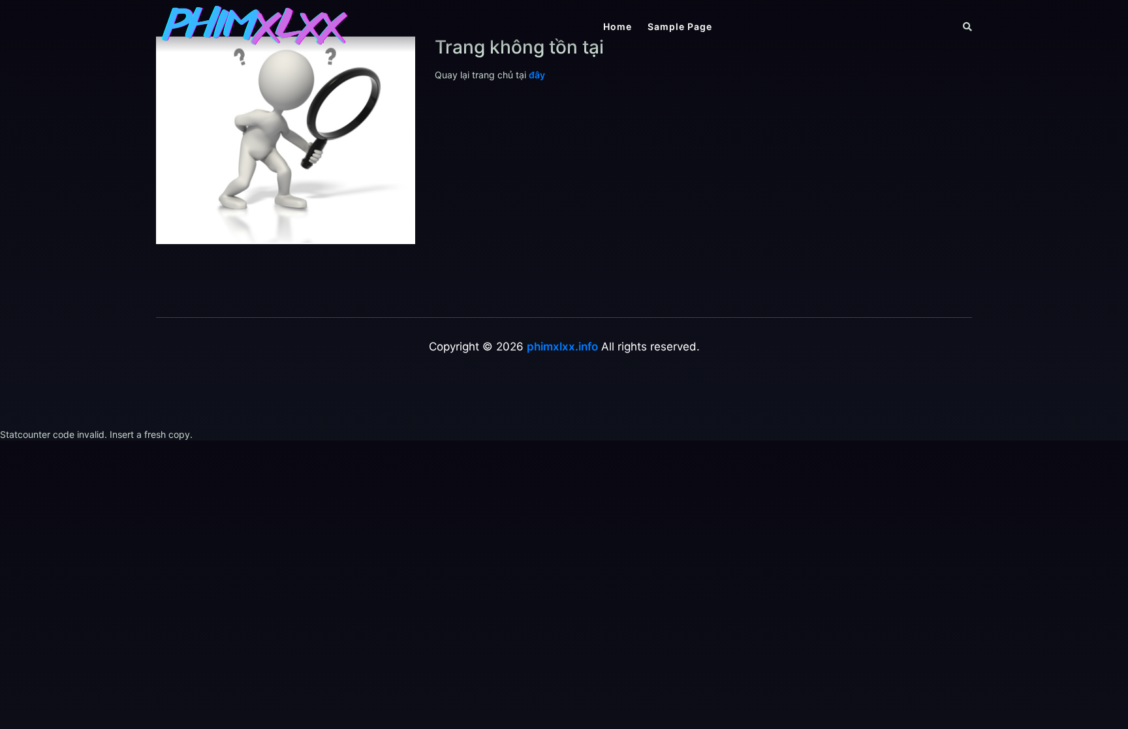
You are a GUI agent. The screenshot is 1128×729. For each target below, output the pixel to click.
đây (537, 74)
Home (617, 26)
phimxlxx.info (562, 346)
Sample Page (680, 26)
